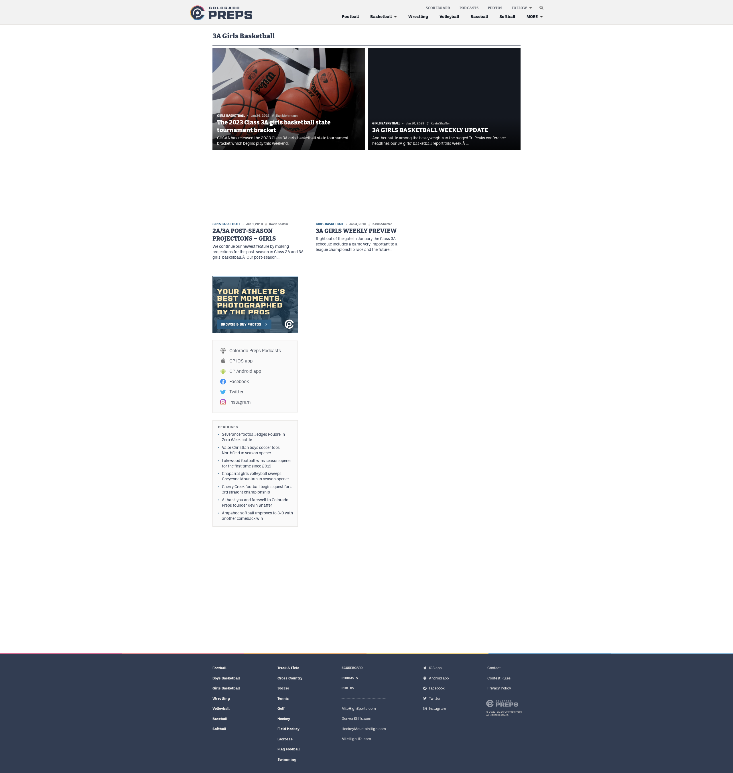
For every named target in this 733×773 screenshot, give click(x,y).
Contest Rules (499, 678)
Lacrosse (285, 739)
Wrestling (418, 16)
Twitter (236, 392)
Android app (439, 678)
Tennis (283, 698)
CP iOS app (241, 361)
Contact (494, 668)
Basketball (381, 16)
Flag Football (288, 749)
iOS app (435, 668)
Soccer (283, 688)
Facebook (239, 381)
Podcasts (469, 8)
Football (350, 16)
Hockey (283, 719)
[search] (541, 6)
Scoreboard (438, 8)
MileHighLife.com (356, 739)
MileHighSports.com (359, 708)
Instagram (240, 402)
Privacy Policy (499, 688)
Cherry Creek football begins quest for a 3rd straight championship (257, 489)
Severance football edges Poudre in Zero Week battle (253, 437)
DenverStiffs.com (356, 718)
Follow (519, 8)
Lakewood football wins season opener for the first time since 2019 (257, 463)
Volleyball (449, 16)
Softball (507, 16)
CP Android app (245, 371)
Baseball (479, 16)
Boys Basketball (226, 678)
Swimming (286, 759)
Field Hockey (288, 729)
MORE (532, 16)
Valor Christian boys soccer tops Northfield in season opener (251, 450)
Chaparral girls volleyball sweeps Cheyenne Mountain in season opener (255, 476)
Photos (495, 8)
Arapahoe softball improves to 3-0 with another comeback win (257, 516)
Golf (281, 708)
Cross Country (289, 678)
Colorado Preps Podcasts (255, 350)
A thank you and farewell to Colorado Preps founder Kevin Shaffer (255, 503)
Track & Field (288, 668)
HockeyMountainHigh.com (364, 729)
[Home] (220, 13)
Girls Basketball (226, 688)
